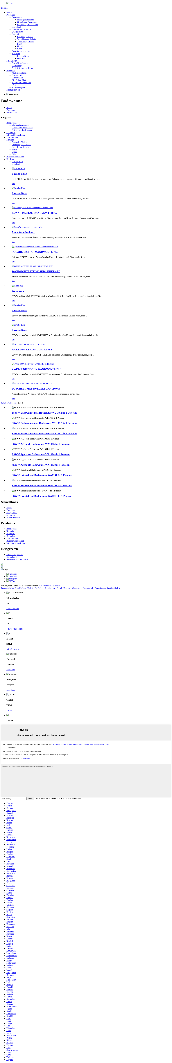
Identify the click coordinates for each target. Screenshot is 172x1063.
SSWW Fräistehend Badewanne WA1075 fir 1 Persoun (42, 496)
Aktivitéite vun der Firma (22, 68)
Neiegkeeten (11, 61)
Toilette (30, 588)
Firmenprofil (17, 75)
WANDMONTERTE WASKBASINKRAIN (36, 271)
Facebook (10, 670)
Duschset (21, 58)
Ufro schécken (12, 608)
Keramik (15, 34)
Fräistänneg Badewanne (27, 24)
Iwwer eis (10, 70)
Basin (19, 44)
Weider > (11, 403)
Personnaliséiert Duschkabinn (13, 588)
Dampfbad (16, 27)
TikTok (9, 710)
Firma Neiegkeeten (20, 63)
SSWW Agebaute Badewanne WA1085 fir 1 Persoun (41, 444)
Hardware (16, 53)
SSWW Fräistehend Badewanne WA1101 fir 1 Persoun (42, 475)
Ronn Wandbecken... (23, 232)
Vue (13, 183)
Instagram (10, 690)
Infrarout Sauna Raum (21, 29)
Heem (9, 12)
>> (16, 403)
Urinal (20, 46)
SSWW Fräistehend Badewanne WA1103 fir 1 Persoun (42, 485)
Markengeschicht (19, 73)
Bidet (19, 49)
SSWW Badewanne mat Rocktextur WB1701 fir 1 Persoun (44, 433)
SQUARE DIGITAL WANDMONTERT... (35, 252)
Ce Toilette (39, 588)
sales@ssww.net (13, 649)
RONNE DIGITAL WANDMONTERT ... (34, 212)
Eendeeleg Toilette (25, 36)
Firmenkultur (17, 78)
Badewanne (17, 17)
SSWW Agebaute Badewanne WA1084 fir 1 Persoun (41, 454)
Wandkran (18, 291)
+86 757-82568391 (14, 629)
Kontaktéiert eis (13, 90)
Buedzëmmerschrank (21, 51)
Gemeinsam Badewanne (27, 22)
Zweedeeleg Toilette (25, 41)
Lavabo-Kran (23, 56)
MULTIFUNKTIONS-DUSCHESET (32, 349)
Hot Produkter (45, 586)
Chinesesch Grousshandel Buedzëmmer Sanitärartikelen (96, 588)
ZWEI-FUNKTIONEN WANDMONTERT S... (37, 369)
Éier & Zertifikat (19, 80)
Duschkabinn (17, 32)
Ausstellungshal (18, 87)
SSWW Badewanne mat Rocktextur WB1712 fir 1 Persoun (44, 423)
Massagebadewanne (25, 20)
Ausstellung (17, 65)
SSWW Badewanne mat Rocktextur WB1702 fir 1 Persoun (44, 412)
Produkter (10, 15)
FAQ (14, 85)
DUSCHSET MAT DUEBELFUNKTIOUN (36, 388)
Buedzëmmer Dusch (53, 588)
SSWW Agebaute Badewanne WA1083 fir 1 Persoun (41, 464)
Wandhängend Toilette (26, 39)
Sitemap (56, 586)
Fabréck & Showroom (21, 82)
